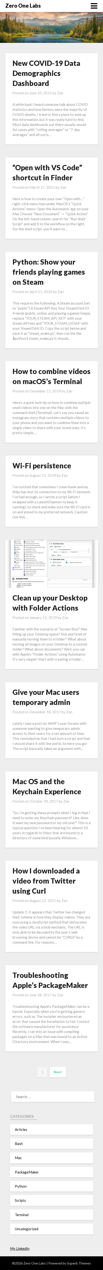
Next (58, 1072)
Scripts (20, 1200)
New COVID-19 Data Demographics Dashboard (46, 73)
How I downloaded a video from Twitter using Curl (46, 880)
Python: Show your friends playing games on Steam (48, 271)
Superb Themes (79, 1263)
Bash (19, 1143)
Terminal (22, 1215)
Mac (18, 1158)
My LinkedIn (19, 1248)
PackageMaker (27, 1172)
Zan (60, 93)
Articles (21, 1129)
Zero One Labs (23, 5)
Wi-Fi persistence (41, 465)
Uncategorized (26, 1229)
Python (21, 1186)
